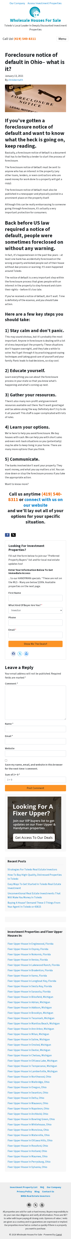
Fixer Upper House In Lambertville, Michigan (32, 1071)
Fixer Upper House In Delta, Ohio (26, 1098)
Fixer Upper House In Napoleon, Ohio (28, 1108)
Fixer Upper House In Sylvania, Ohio (27, 1167)
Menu (62, 39)
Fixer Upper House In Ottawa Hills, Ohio (30, 1140)
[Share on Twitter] (13, 535)
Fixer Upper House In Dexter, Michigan (29, 1050)
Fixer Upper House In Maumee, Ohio (28, 1156)
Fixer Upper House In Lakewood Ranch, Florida (34, 965)
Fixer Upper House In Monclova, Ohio (28, 1130)
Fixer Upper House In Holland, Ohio (27, 1151)
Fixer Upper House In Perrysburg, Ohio (29, 1162)
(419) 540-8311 (25, 39)
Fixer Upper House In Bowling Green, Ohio (31, 1119)
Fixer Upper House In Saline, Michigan (29, 1039)
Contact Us (48, 1191)
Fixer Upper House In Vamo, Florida (27, 976)
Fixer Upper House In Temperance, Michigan (32, 1066)
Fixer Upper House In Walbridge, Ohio (29, 1082)
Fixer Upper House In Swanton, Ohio (28, 1092)
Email (12, 630)
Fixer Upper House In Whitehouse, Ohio (30, 1124)
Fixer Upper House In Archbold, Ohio (28, 1114)
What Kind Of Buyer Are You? (25, 605)
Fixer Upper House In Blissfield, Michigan (30, 997)
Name (9, 724)
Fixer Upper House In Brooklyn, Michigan (30, 1013)
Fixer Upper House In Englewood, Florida (30, 944)
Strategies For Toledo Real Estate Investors (32, 869)
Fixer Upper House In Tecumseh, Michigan (31, 1018)
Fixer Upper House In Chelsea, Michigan (30, 1055)
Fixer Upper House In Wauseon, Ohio (28, 1103)
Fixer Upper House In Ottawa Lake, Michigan (32, 1061)
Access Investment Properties (45, 3)
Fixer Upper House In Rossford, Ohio (28, 1146)
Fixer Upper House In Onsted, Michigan (29, 1045)
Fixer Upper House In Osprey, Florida (28, 949)
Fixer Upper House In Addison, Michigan (30, 1007)
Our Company (17, 3)
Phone (12, 617)
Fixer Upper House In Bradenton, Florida (30, 970)
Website (10, 748)
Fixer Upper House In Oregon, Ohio (27, 1087)
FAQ (42, 1187)
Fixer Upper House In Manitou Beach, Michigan (34, 1023)
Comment (11, 683)
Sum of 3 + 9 (12, 774)
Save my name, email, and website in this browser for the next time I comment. (34, 767)
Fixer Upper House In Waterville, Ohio (29, 1135)
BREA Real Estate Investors (35, 1196)
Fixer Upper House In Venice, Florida (28, 960)
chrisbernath (15, 80)
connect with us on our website (43, 502)
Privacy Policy (24, 1191)
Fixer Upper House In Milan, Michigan (28, 1034)
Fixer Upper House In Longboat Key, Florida (32, 981)
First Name (14, 593)
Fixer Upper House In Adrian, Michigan (29, 1002)
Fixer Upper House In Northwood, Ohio (29, 1077)
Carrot (59, 1234)
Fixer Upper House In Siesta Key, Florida (30, 986)
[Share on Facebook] (7, 535)
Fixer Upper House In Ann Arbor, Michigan (31, 1029)
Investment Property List (23, 1187)
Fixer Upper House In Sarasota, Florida (29, 991)
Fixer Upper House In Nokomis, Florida (29, 954)
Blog (37, 1191)
